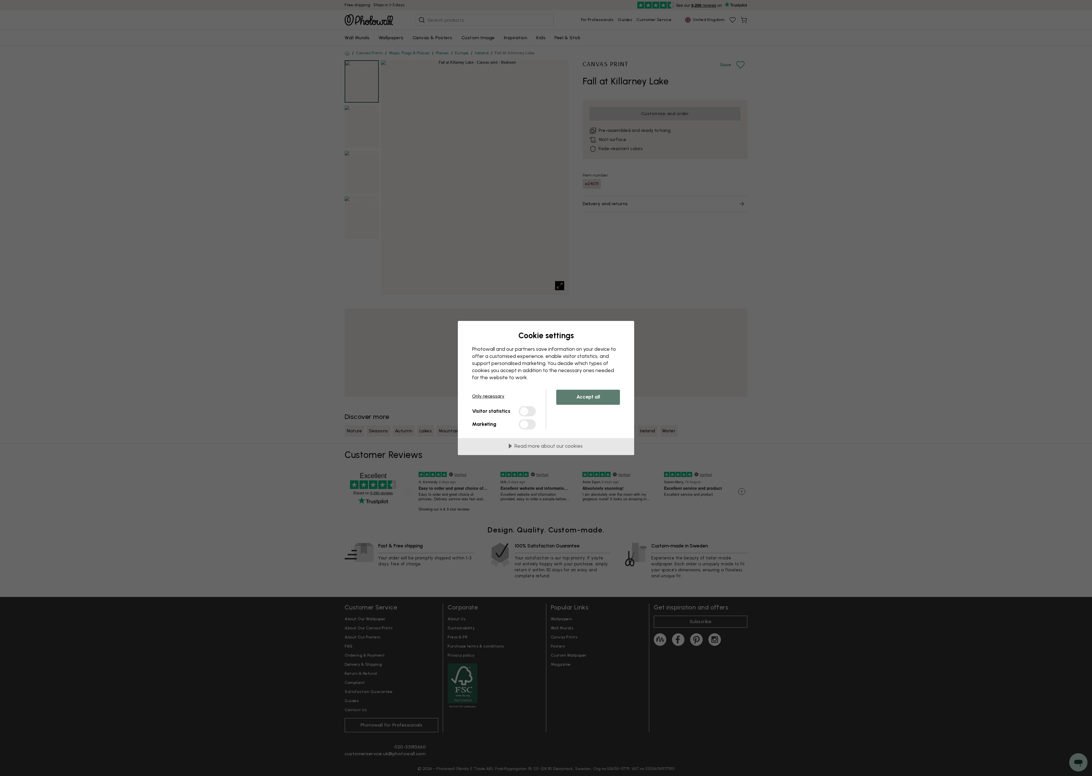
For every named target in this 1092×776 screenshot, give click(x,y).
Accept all (588, 397)
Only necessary (488, 396)
